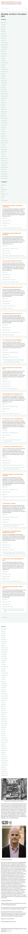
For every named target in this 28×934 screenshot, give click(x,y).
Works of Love (17, 413)
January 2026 (4, 35)
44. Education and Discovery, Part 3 (12, 261)
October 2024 (4, 47)
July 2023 (3, 58)
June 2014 (3, 156)
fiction (13, 388)
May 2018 (3, 113)
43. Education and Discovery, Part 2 (12, 287)
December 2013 (4, 162)
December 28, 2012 (7, 301)
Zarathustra (18, 581)
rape (14, 255)
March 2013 (3, 169)
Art (13, 467)
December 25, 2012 (7, 381)
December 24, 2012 (7, 406)
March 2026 (3, 33)
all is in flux (6, 581)
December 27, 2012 (7, 327)
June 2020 (3, 84)
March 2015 (3, 147)
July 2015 (3, 145)
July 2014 (3, 153)
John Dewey (10, 308)
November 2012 (4, 178)
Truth (2, 198)
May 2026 (3, 29)
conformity (6, 227)
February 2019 (4, 111)
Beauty (16, 467)
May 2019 (3, 105)
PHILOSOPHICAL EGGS (11, 2)
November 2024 (4, 44)
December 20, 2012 (7, 517)
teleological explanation (13, 525)
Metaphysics (4, 189)
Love (2, 187)
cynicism (9, 388)
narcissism (6, 441)
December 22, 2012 (7, 460)
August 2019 (4, 98)
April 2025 (3, 40)
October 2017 (4, 125)
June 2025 (3, 38)
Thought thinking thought (20, 553)
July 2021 (3, 73)
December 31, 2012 (7, 220)
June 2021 (3, 76)
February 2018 (4, 118)
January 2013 (4, 174)
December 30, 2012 (7, 248)
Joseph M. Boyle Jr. (10, 362)
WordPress (8, 930)
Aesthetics (3, 185)
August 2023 (4, 56)
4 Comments (15, 352)
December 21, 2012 (7, 489)
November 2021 (4, 71)
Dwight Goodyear (7, 223)
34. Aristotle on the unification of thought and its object (11, 531)
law (18, 524)
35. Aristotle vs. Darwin (8, 503)
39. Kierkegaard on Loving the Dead (12, 394)
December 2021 (4, 69)
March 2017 (3, 136)
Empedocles (15, 524)
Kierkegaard (11, 255)
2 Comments (15, 248)
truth (17, 388)
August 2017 (4, 127)
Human (18, 439)
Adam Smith (6, 467)
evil (4, 255)
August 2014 (4, 151)
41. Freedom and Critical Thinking (12, 340)
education (5, 308)
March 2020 (3, 89)
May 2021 (3, 78)
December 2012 (4, 176)
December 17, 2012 (7, 601)
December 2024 (4, 42)
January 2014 (4, 160)
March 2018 (3, 116)
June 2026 (3, 27)
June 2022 (3, 64)
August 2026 (4, 22)
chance (8, 524)
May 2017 (3, 133)
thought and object (11, 553)
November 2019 (4, 93)
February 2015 (4, 149)
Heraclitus (10, 581)
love (21, 439)
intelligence (10, 610)
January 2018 (4, 120)
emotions (5, 610)
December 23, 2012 (7, 432)
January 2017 (4, 138)
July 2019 (3, 100)
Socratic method (11, 334)
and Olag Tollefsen (7, 359)
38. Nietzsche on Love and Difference (12, 419)
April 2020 (3, 87)
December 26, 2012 (7, 352)
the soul (9, 441)
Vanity (20, 227)
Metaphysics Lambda (11, 552)
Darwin (11, 524)
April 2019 (3, 107)
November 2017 (4, 122)
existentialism (6, 496)
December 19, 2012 (7, 574)
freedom (6, 255)
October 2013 (4, 165)
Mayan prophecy (16, 496)
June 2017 (3, 131)
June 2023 (3, 60)
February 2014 (4, 158)
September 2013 (4, 167)
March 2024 (3, 51)
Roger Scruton (18, 255)
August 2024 (4, 49)
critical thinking (14, 359)
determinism (19, 359)
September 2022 (4, 62)
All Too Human (6, 439)
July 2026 (3, 24)
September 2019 (4, 96)
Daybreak (9, 227)
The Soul (3, 196)
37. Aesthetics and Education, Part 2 (12, 446)
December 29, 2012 (7, 274)
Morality (3, 191)
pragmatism (19, 610)
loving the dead (11, 413)
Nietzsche (13, 227)
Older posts (4, 617)
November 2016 (4, 142)
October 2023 (4, 53)
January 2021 (4, 80)
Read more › (5, 218)
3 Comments (15, 406)
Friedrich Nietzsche (13, 439)
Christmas (6, 388)
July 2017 (3, 129)
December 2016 (4, 140)
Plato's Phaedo (17, 362)
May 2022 (3, 67)
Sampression (9, 931)
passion (17, 227)
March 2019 (3, 109)
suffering (22, 255)
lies (15, 388)
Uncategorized (4, 200)
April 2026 (3, 31)
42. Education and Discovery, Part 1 (12, 313)
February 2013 (4, 171)
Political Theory (4, 194)
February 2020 (4, 91)
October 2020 (4, 82)
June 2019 (3, 102)
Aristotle (5, 524)
